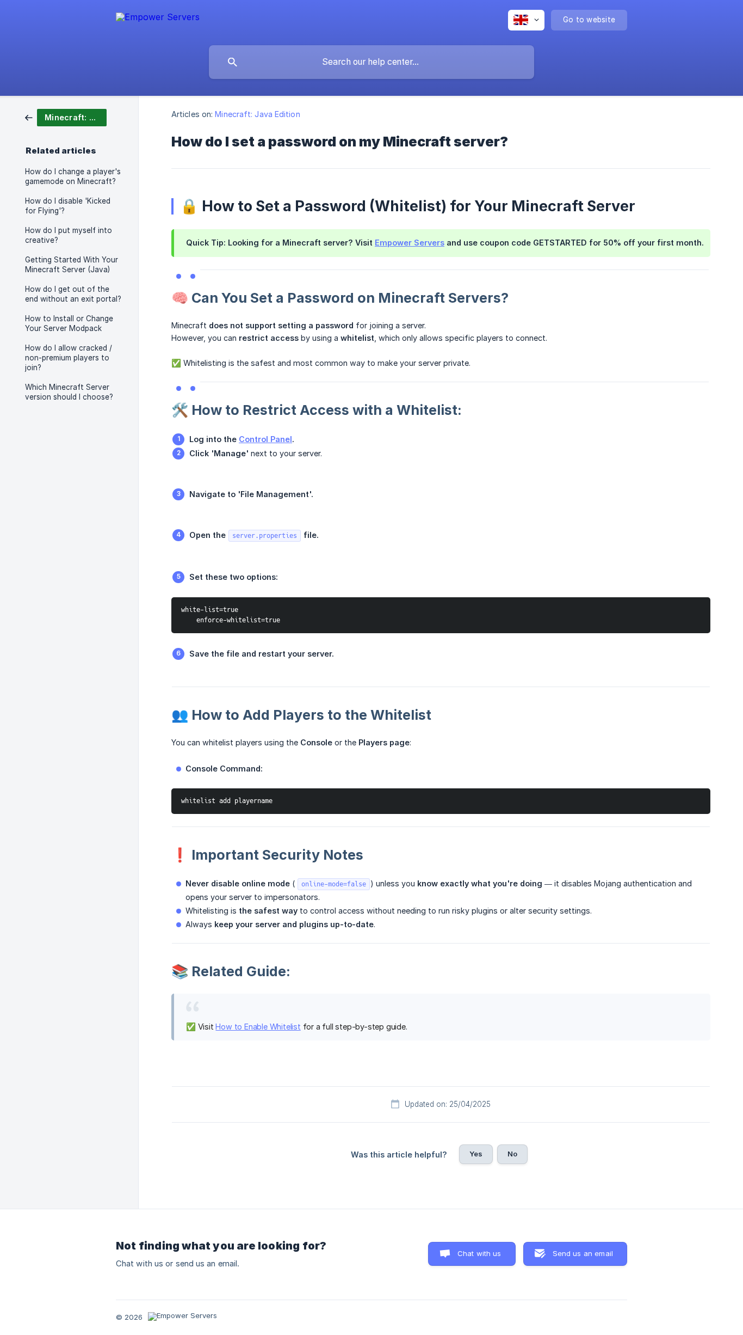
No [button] (512, 1153)
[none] (158, 19)
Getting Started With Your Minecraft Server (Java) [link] (71, 264)
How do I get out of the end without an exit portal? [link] (73, 294)
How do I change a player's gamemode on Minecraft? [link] (73, 176)
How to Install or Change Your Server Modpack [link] (69, 323)
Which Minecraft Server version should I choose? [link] (69, 392)
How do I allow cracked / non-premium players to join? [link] (68, 358)
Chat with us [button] (479, 1253)
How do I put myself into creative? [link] (68, 235)
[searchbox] (371, 62)
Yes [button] (475, 1153)
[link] (66, 117)
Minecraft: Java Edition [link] (257, 114)
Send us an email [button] (583, 1253)
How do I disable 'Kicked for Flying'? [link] (67, 206)
